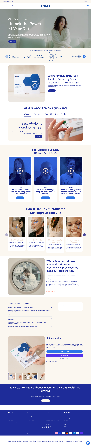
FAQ (65, 424)
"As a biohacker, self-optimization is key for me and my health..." (20, 192)
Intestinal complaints (12, 418)
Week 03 (38, 114)
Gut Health (10, 420)
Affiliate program (67, 418)
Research (29, 422)
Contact (66, 420)
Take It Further (61, 114)
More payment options (64, 358)
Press (65, 422)
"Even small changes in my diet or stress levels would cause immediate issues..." (70, 192)
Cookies (65, 426)
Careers (28, 418)
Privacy (47, 418)
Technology (29, 416)
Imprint (47, 416)
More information (51, 361)
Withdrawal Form (49, 424)
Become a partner (31, 420)
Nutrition (10, 416)
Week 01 (27, 114)
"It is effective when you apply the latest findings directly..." (45, 192)
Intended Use (48, 426)
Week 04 (48, 114)
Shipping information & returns (52, 420)
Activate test (67, 416)
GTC (46, 422)
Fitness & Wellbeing (12, 422)
